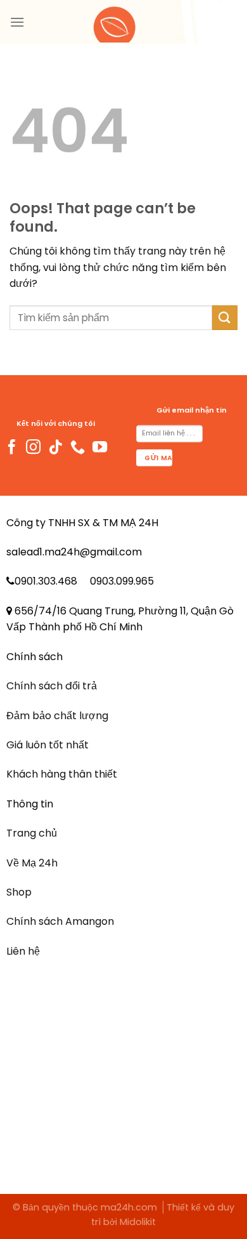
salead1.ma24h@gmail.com (74, 552)
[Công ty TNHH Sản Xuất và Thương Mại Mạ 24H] (123, 22)
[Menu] (17, 21)
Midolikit (138, 1222)
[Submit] (225, 317)
